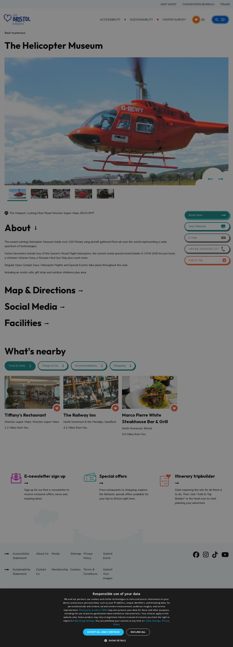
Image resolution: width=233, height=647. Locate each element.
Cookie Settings (152, 620)
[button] (116, 640)
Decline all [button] (138, 632)
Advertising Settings (83, 620)
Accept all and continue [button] (103, 632)
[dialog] (116, 617)
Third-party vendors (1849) (93, 610)
